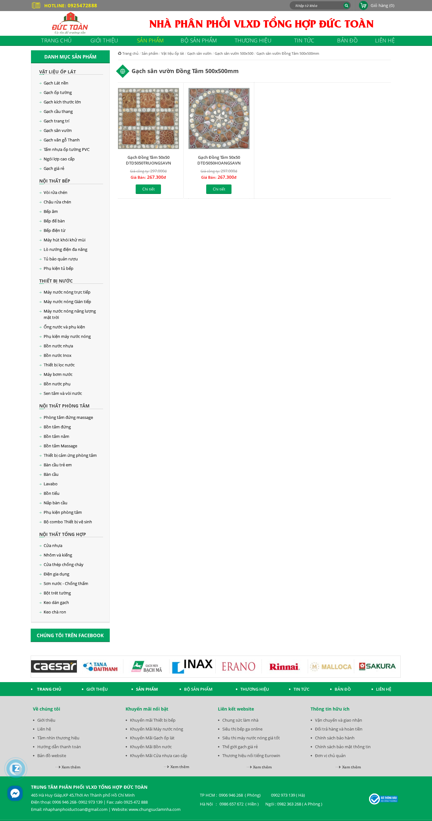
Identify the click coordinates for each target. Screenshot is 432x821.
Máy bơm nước (58, 374)
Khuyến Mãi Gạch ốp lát (152, 738)
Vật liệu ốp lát (57, 72)
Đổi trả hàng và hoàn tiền (338, 729)
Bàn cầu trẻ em (58, 465)
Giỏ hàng (382, 5)
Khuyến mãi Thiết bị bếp (153, 720)
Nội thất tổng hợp (62, 534)
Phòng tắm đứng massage (68, 417)
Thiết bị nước (56, 281)
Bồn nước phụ (57, 384)
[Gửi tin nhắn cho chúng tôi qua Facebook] (15, 793)
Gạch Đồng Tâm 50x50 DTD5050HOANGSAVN (219, 160)
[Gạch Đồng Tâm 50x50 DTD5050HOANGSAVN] (219, 119)
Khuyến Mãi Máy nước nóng (156, 729)
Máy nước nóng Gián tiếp (67, 301)
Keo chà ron (55, 612)
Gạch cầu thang (58, 111)
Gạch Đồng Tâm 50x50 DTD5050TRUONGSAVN (148, 160)
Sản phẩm (150, 53)
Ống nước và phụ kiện (64, 327)
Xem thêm (71, 767)
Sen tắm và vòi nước (63, 393)
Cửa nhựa (53, 545)
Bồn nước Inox (57, 355)
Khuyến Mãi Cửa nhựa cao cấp (158, 755)
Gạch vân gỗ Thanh (62, 140)
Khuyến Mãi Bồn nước (151, 746)
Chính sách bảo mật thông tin (343, 746)
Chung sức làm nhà (240, 720)
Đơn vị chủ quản (330, 755)
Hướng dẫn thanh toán (59, 746)
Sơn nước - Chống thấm (66, 583)
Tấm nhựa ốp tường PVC (66, 149)
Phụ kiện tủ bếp (58, 268)
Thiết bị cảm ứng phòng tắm (70, 455)
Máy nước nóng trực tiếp (67, 292)
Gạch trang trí (56, 121)
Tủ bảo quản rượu (61, 259)
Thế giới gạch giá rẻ (240, 746)
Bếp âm (51, 211)
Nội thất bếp (54, 181)
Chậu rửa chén (57, 202)
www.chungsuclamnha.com (155, 809)
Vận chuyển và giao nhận (338, 720)
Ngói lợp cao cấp (59, 159)
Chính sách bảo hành (335, 738)
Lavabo (51, 484)
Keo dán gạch (56, 602)
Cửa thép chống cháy (63, 564)
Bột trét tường (57, 593)
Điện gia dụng (56, 574)
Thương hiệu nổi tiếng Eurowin (251, 755)
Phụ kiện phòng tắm (63, 512)
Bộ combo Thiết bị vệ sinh (68, 522)
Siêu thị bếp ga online (242, 729)
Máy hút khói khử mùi (64, 240)
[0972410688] (15, 768)
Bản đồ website (51, 755)
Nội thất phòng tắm (64, 406)
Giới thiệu (46, 720)
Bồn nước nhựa (58, 346)
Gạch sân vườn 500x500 (234, 53)
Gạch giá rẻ (54, 168)
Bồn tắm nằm (56, 436)
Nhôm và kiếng (58, 555)
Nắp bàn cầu (55, 503)
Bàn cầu (51, 474)
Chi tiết (148, 189)
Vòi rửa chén (55, 192)
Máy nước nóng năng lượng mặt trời (70, 314)
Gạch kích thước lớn (62, 102)
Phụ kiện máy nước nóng (67, 336)
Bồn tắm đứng (57, 427)
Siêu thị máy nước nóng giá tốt (251, 738)
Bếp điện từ (54, 230)
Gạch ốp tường (58, 92)
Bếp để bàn (54, 221)
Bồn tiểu (51, 493)
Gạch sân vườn (58, 130)
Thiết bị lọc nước (59, 365)
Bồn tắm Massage (60, 446)
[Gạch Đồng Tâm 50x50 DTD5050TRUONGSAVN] (148, 119)
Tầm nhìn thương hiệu (58, 738)
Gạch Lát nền (56, 83)
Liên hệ (44, 729)
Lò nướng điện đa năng (65, 249)
